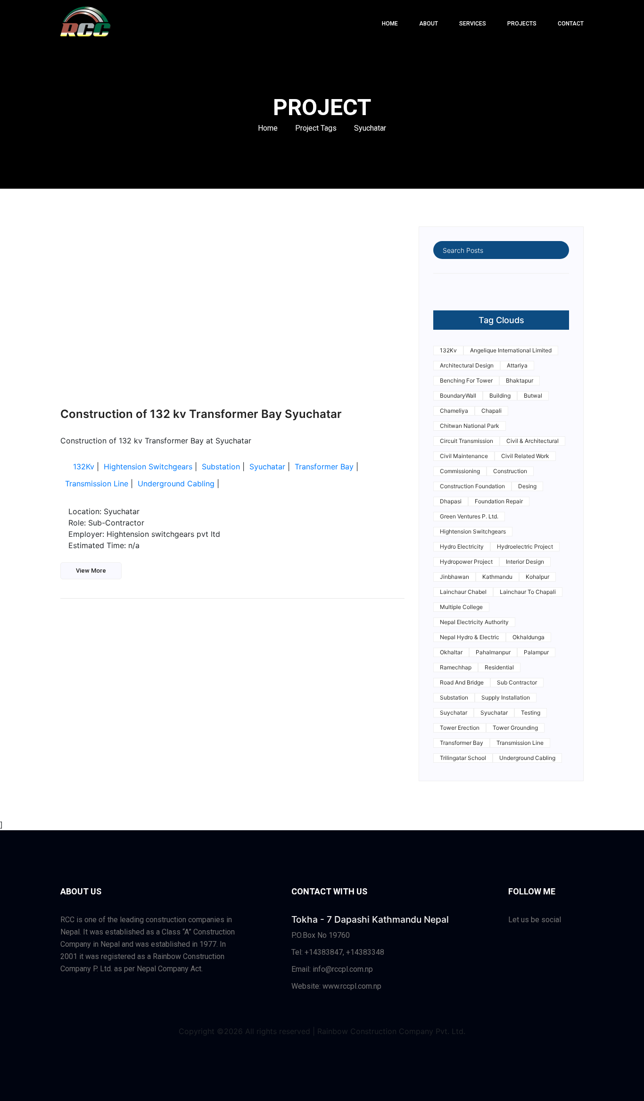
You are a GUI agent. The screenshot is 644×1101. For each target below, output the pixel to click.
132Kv (83, 466)
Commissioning (460, 471)
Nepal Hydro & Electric (469, 637)
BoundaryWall (458, 395)
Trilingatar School (463, 757)
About (428, 23)
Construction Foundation (472, 486)
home (390, 23)
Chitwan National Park (469, 425)
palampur (536, 652)
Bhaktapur (519, 380)
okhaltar (451, 652)
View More (91, 570)
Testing (530, 712)
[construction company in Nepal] (85, 23)
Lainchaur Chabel (463, 591)
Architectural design (467, 365)
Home (268, 128)
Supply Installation (505, 697)
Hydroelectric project (525, 546)
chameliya (454, 410)
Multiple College (461, 606)
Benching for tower (466, 380)
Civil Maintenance (464, 455)
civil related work (525, 455)
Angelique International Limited (511, 350)
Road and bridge (462, 682)
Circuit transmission (466, 440)
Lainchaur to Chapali (528, 591)
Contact (571, 23)
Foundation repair (499, 501)
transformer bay (324, 466)
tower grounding (515, 727)
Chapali (491, 410)
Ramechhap (455, 667)
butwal (533, 395)
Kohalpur (537, 576)
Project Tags (316, 128)
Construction (510, 471)
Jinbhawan (454, 576)
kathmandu (497, 576)
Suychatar (453, 712)
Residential (499, 667)
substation (221, 466)
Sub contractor (517, 682)
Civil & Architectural (532, 440)
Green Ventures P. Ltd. (469, 516)
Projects (522, 23)
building (500, 395)
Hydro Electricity (462, 546)
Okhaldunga (528, 637)
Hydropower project (466, 561)
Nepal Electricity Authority (474, 622)
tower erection (459, 727)
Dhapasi (451, 501)
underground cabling (176, 483)
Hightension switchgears (148, 466)
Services (472, 23)
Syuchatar (370, 128)
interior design (525, 561)
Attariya (517, 365)
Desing (527, 486)
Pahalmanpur (493, 652)
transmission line (96, 483)
